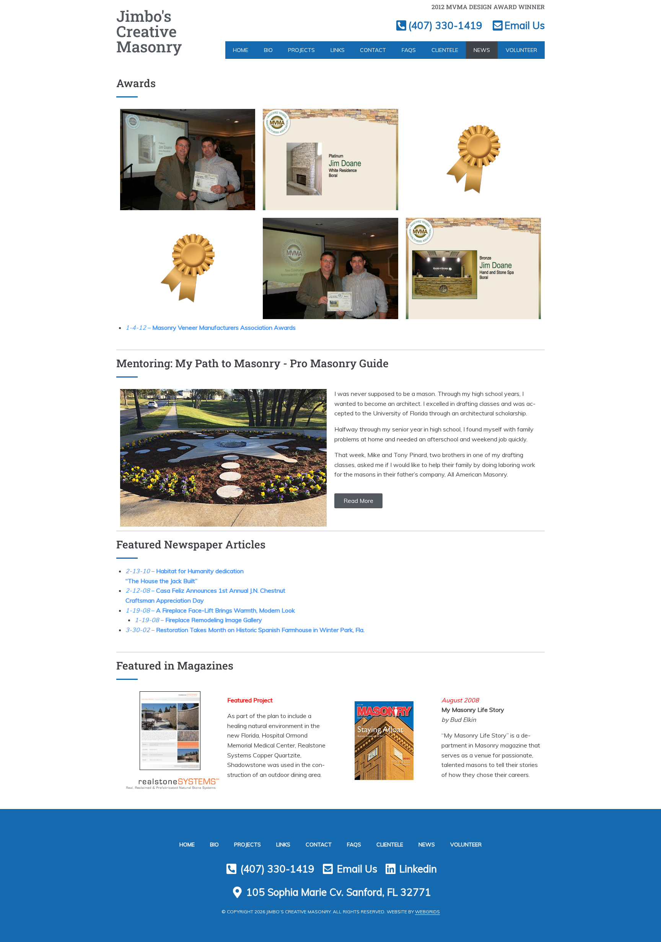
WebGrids (427, 911)
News (482, 50)
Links (337, 50)
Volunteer (521, 50)
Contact (373, 50)
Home (240, 50)
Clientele (444, 50)
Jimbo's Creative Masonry (149, 31)
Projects (301, 50)
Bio (268, 50)
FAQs (409, 50)
